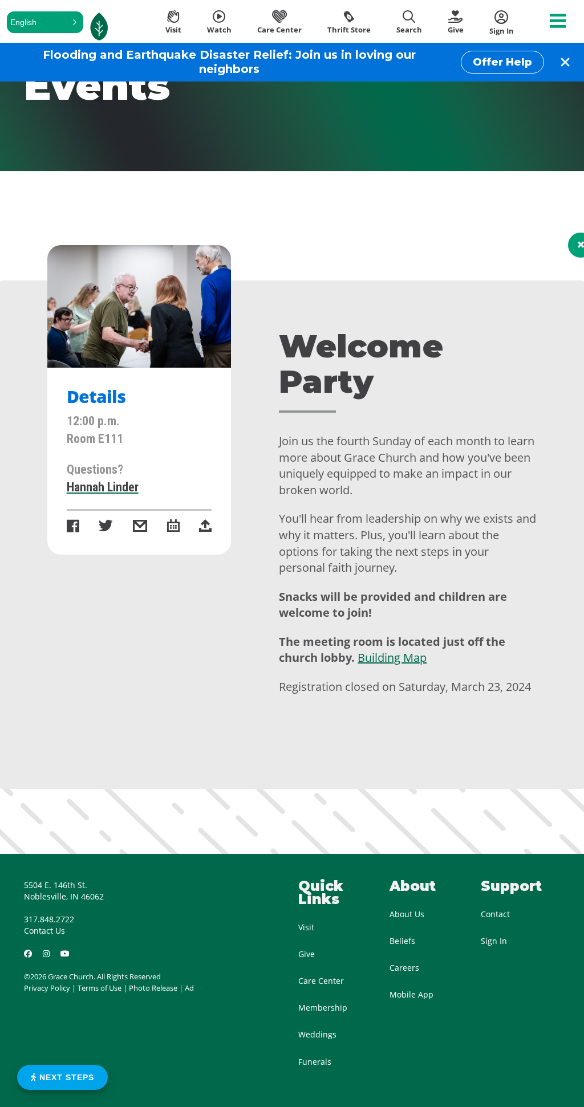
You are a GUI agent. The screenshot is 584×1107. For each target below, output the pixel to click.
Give (306, 954)
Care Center (321, 980)
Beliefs (402, 940)
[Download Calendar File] (173, 527)
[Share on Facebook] (73, 527)
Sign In (494, 940)
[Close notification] (565, 62)
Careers (404, 967)
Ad (189, 988)
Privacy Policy (47, 988)
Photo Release (153, 988)
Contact (495, 914)
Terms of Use (99, 988)
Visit (306, 927)
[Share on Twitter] (106, 527)
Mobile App (411, 994)
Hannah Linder (103, 487)
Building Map (392, 657)
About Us (407, 914)
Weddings (317, 1034)
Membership (322, 1007)
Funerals (314, 1061)
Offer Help (502, 62)
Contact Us (44, 930)
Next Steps (65, 1077)
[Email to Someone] (140, 527)
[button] (45, 22)
